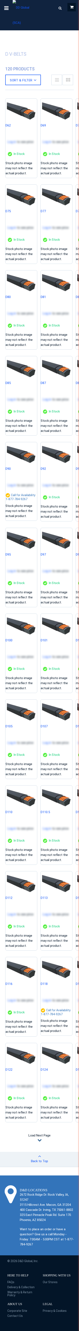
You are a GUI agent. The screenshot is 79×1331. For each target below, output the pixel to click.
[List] (56, 80)
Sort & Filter (21, 80)
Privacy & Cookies (55, 1310)
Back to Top (39, 1161)
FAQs (10, 1282)
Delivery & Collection (21, 1287)
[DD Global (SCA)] (23, 15)
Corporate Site (17, 1310)
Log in (12, 142)
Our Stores (50, 1282)
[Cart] (71, 7)
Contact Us (15, 1316)
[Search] (60, 8)
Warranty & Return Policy (19, 1294)
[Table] (68, 80)
